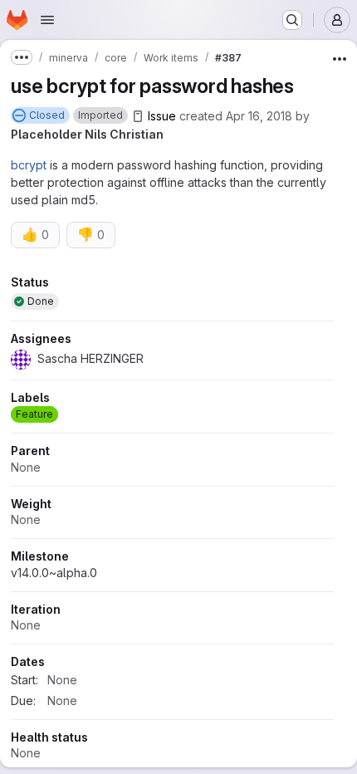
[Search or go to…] (292, 20)
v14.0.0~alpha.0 (54, 573)
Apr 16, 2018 (259, 116)
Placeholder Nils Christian (87, 134)
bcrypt (28, 165)
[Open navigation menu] (47, 20)
